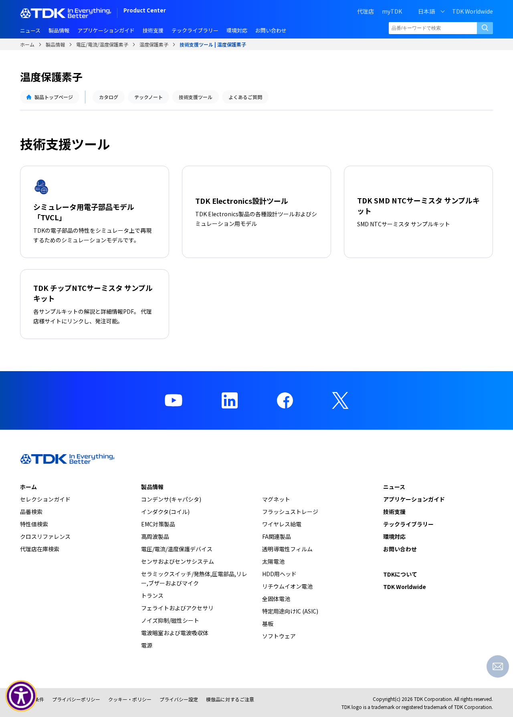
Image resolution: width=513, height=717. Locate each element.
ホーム (27, 44)
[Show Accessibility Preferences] (21, 696)
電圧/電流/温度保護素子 (102, 44)
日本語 (426, 11)
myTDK (392, 11)
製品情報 (55, 44)
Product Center (144, 11)
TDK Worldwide (472, 11)
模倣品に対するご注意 (230, 699)
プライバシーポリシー (76, 699)
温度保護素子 (153, 44)
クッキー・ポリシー (129, 699)
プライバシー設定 (179, 699)
